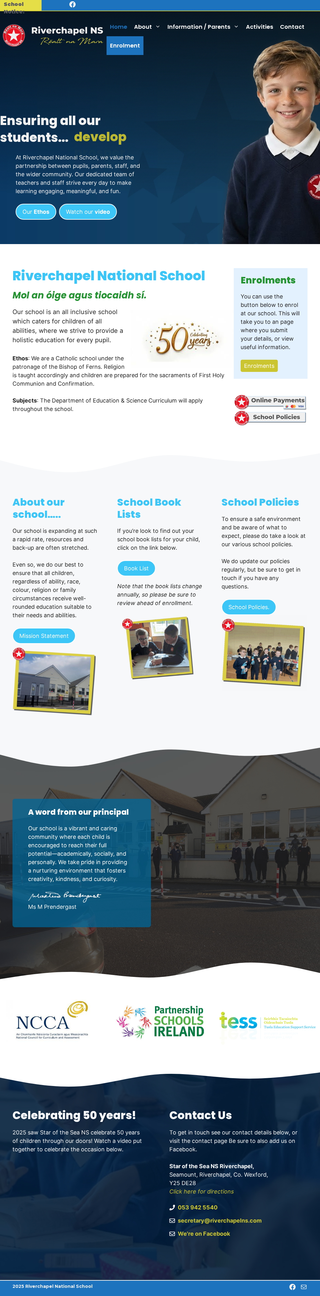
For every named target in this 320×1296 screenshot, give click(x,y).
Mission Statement (44, 636)
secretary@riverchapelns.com (220, 1220)
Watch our (88, 211)
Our (35, 211)
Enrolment (125, 45)
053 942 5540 (198, 1207)
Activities (259, 27)
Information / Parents (199, 27)
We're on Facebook (204, 1233)
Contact (292, 27)
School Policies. (248, 607)
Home (118, 27)
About (143, 27)
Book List (136, 568)
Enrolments (259, 366)
